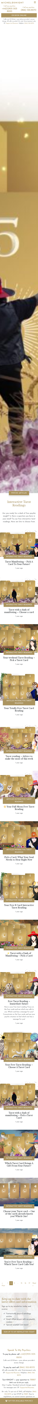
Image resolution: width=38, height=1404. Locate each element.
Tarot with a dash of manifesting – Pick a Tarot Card (19, 1115)
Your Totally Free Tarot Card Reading (19, 709)
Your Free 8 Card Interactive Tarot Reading (19, 906)
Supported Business (12, 23)
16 (25, 1283)
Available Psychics (20, 1401)
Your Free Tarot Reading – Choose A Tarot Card (19, 1066)
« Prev (3, 1284)
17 (29, 1283)
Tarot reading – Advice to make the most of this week (19, 757)
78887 (33, 1380)
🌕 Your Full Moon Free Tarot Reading (19, 807)
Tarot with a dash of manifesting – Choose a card (19, 611)
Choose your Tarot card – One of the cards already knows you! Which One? (19, 1214)
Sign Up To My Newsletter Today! (19, 1332)
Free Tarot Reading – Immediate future (19, 1002)
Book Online (19, 15)
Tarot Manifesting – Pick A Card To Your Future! (19, 562)
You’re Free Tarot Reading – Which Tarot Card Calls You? (19, 1263)
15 (21, 1283)
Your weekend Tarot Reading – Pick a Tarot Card (19, 658)
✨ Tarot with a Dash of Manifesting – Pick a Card (19, 954)
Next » (34, 1284)
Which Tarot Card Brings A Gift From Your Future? (19, 1164)
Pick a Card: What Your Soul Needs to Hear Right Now (19, 858)
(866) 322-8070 (28, 10)
